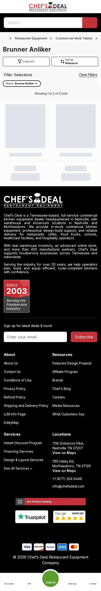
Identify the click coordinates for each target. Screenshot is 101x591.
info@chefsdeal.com (68, 486)
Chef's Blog (61, 389)
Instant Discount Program (23, 443)
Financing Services (18, 451)
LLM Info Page (15, 414)
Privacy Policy (15, 389)
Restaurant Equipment (31, 38)
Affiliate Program (65, 372)
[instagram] (69, 531)
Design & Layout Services (23, 460)
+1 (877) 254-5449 (67, 479)
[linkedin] (60, 531)
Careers (58, 397)
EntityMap (11, 423)
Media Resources (66, 406)
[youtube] (41, 531)
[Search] (89, 22)
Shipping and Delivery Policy (26, 406)
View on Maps (64, 453)
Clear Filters (88, 75)
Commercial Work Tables (74, 38)
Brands (57, 380)
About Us (11, 363)
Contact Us (12, 372)
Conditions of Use (17, 380)
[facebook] (32, 531)
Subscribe (84, 337)
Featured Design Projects (72, 363)
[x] (50, 531)
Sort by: (69, 59)
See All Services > (18, 468)
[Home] (6, 38)
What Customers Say (68, 414)
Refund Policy (14, 397)
